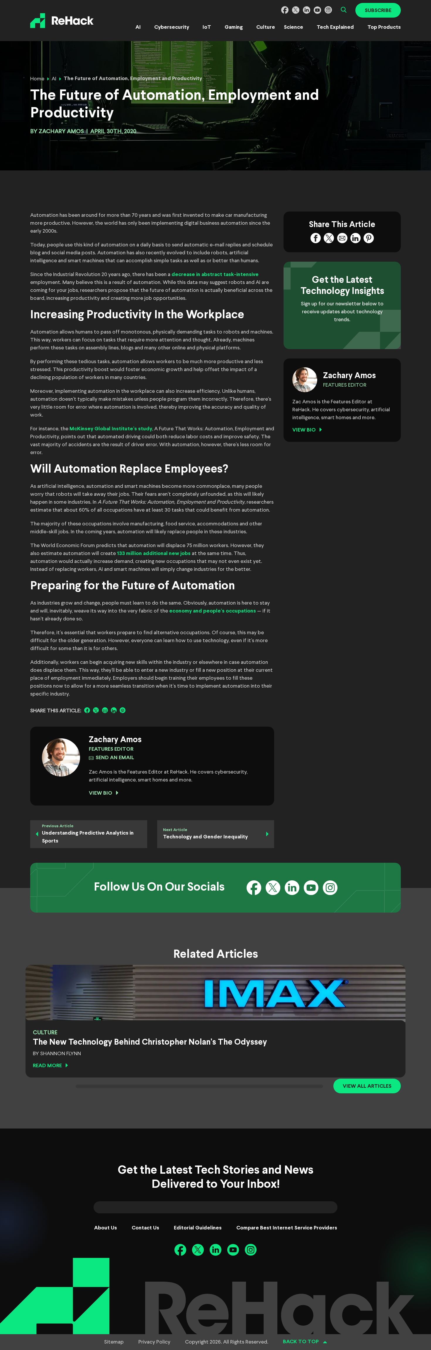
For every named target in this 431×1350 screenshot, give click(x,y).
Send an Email (115, 757)
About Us (105, 1228)
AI (138, 27)
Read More (47, 1065)
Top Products (384, 27)
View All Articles (367, 1086)
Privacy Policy (154, 1342)
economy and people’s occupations (212, 611)
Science (293, 27)
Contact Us (145, 1228)
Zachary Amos (61, 131)
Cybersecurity (171, 27)
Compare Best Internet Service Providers (286, 1228)
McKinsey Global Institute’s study (110, 429)
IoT (207, 27)
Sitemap (114, 1342)
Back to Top (301, 1341)
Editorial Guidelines (198, 1228)
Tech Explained (335, 27)
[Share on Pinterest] (122, 710)
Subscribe (378, 10)
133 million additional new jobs (154, 553)
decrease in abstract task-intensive (215, 274)
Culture (265, 27)
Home (37, 79)
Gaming (234, 27)
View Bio (100, 793)
